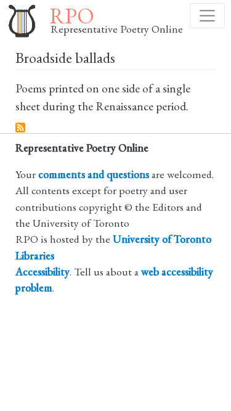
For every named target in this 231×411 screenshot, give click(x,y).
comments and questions (93, 174)
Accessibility (42, 271)
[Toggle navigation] (207, 15)
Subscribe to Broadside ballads (20, 128)
